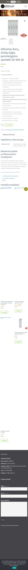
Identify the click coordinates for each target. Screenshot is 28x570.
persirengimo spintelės (9, 178)
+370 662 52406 (8, 470)
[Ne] (26, 564)
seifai (4, 180)
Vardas (5, 486)
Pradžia (2, 13)
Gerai (14, 567)
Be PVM (13, 1)
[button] (24, 21)
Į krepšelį (9, 125)
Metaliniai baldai (10, 13)
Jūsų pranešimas (5, 500)
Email (5, 493)
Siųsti (2, 520)
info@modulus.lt (10, 473)
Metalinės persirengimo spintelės (15, 129)
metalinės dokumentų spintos (10, 176)
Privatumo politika (5, 479)
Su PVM (18, 1)
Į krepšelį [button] (4, 312)
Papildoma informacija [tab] (8, 134)
